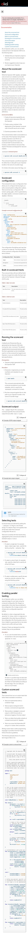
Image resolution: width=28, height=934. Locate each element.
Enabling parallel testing (12, 44)
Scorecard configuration (12, 34)
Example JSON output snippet (12, 420)
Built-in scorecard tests (11, 36)
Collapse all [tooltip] (22, 417)
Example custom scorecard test (12, 744)
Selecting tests (9, 42)
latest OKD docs (16, 23)
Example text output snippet (11, 478)
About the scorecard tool (12, 32)
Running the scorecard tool (12, 38)
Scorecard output (10, 40)
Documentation (6, 27)
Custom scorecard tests (12, 46)
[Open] (2, 11)
